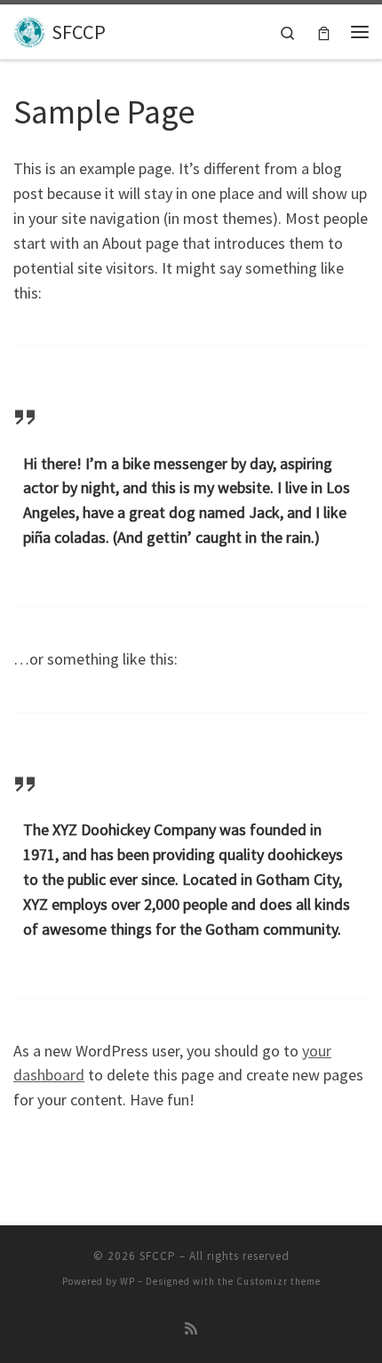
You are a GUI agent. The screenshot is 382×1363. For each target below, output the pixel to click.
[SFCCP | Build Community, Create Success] (29, 29)
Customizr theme (278, 1281)
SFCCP (157, 1255)
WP (127, 1281)
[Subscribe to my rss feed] (191, 1329)
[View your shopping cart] (324, 31)
